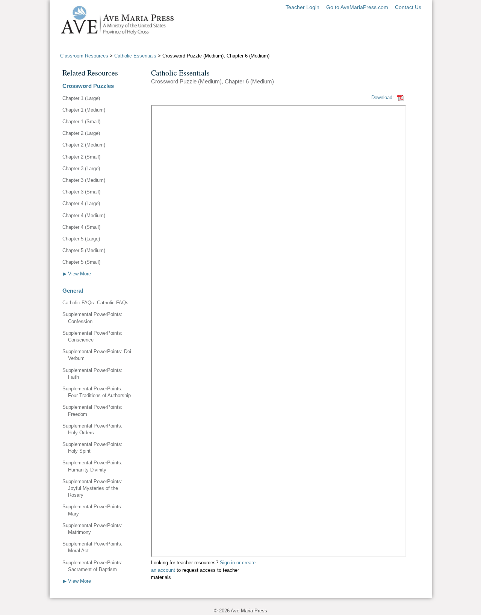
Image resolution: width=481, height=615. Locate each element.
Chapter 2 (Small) (81, 157)
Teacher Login (302, 7)
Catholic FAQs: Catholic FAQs (95, 302)
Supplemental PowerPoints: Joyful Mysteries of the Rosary (92, 488)
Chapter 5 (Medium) (83, 250)
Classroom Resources (84, 56)
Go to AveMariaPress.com (357, 7)
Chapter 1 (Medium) (83, 110)
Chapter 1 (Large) (81, 98)
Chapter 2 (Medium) (83, 145)
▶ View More (77, 274)
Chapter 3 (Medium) (83, 180)
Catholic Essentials (135, 56)
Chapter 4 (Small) (81, 227)
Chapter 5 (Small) (81, 262)
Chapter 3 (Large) (81, 168)
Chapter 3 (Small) (81, 192)
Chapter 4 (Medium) (83, 215)
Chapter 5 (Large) (81, 239)
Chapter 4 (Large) (81, 203)
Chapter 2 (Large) (81, 133)
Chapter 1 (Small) (81, 121)
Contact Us (408, 7)
